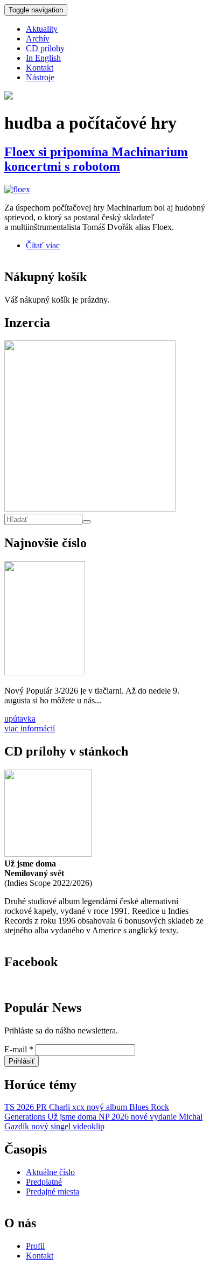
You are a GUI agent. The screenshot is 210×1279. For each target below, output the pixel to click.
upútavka (20, 718)
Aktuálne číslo (50, 1172)
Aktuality (42, 28)
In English (43, 57)
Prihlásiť (21, 1061)
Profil (35, 1245)
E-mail (18, 1049)
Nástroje (40, 77)
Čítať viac (43, 245)
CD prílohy (45, 48)
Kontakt (39, 67)
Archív (38, 38)
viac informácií (29, 728)
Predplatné (44, 1181)
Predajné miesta (52, 1191)
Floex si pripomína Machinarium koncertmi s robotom (96, 159)
